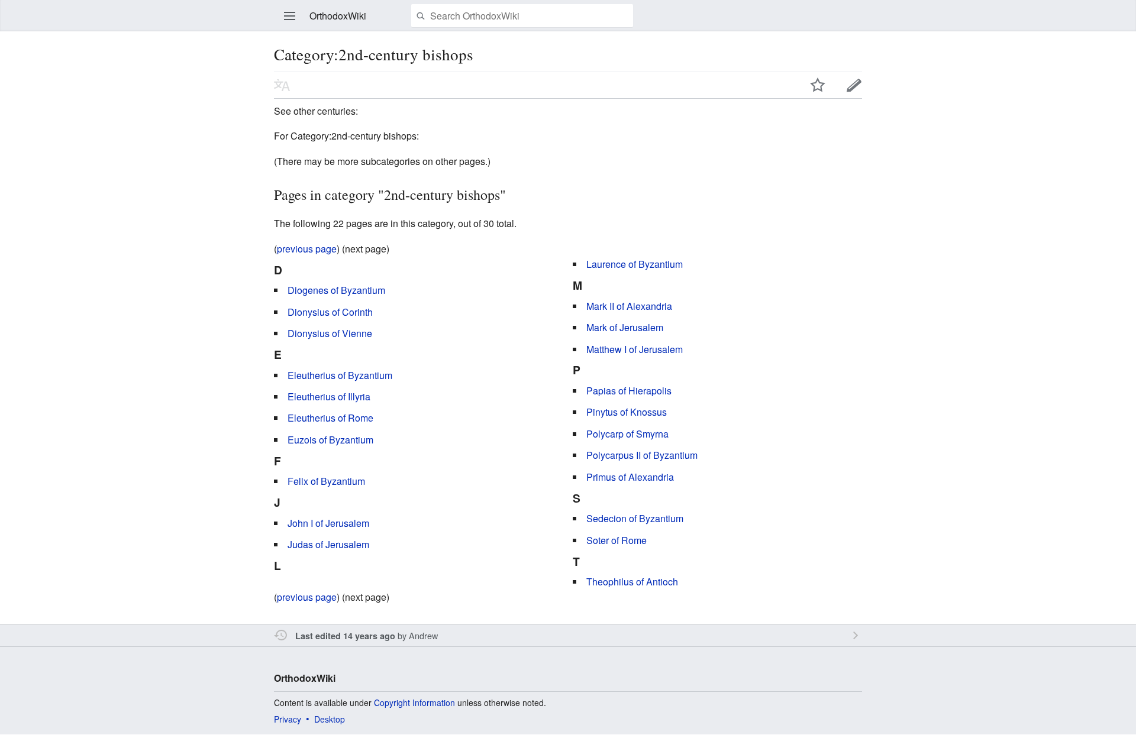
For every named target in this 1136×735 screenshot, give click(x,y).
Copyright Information (414, 702)
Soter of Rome (616, 540)
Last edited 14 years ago (345, 636)
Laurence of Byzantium (634, 264)
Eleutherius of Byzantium (340, 375)
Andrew (423, 635)
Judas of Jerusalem (328, 544)
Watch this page (817, 85)
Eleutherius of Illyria (329, 396)
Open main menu (289, 16)
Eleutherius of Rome (330, 418)
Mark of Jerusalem (624, 327)
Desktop (329, 719)
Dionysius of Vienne (330, 333)
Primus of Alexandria (630, 477)
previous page (307, 248)
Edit (854, 85)
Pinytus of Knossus (626, 412)
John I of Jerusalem (328, 523)
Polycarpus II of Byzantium (642, 455)
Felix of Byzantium (326, 481)
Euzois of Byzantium (330, 439)
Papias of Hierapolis (629, 390)
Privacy (287, 719)
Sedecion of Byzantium (634, 518)
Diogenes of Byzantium (336, 290)
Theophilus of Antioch (632, 581)
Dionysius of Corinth (330, 312)
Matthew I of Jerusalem (634, 349)
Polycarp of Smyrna (627, 434)
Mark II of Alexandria (629, 306)
